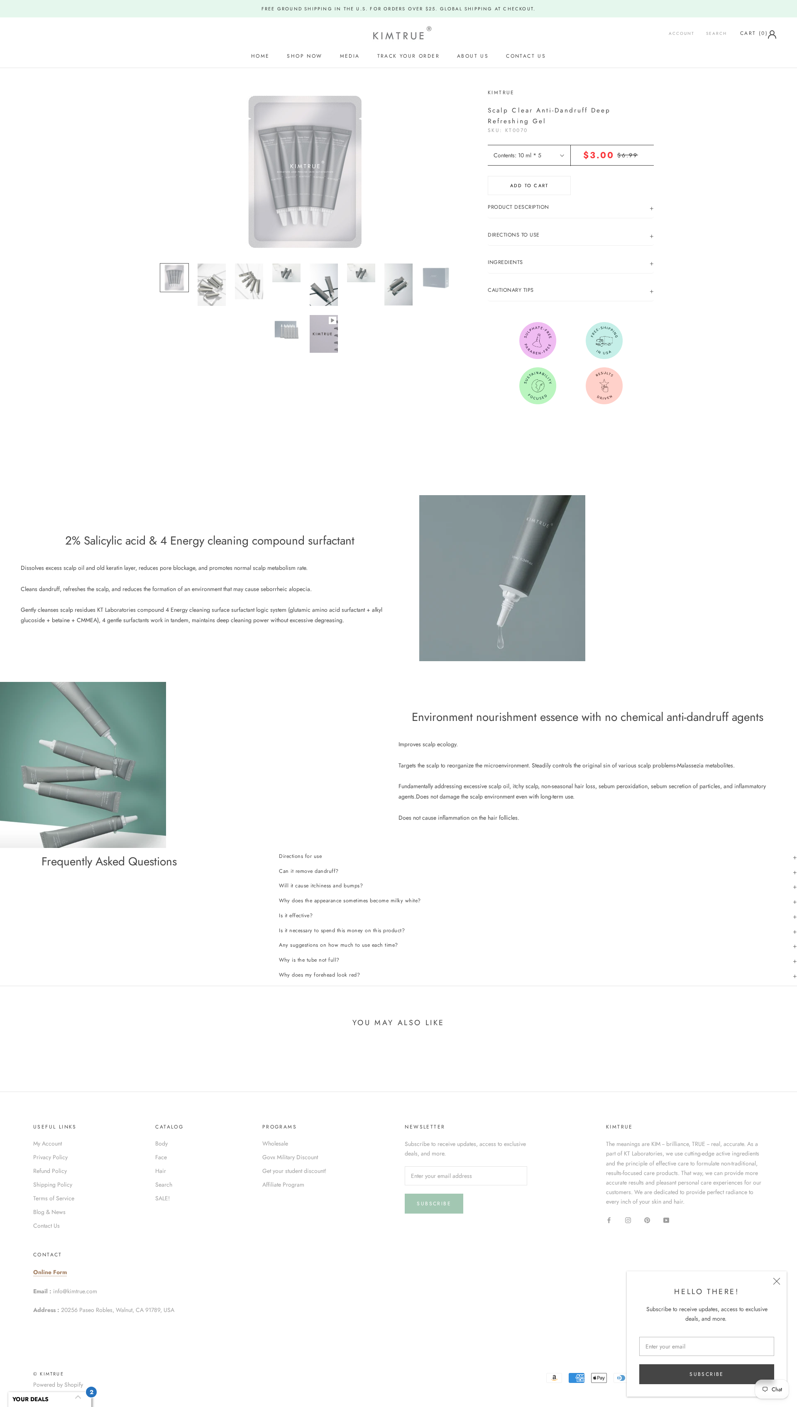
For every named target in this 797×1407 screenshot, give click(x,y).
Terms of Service (53, 1198)
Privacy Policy (50, 1157)
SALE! (162, 1198)
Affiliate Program (283, 1184)
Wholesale (275, 1143)
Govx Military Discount (290, 1157)
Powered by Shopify (58, 1384)
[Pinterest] (647, 1219)
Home (260, 56)
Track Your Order (408, 56)
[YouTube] (666, 1219)
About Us (473, 56)
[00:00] (305, 172)
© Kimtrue (48, 1373)
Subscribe (706, 1374)
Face (161, 1157)
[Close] (776, 1281)
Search (716, 34)
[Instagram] (628, 1219)
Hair (160, 1171)
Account (681, 34)
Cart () (754, 33)
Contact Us (526, 56)
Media (350, 56)
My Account (47, 1143)
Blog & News (49, 1212)
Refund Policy (50, 1171)
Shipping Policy (52, 1184)
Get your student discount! (294, 1171)
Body (161, 1143)
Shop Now (304, 56)
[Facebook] (609, 1219)
